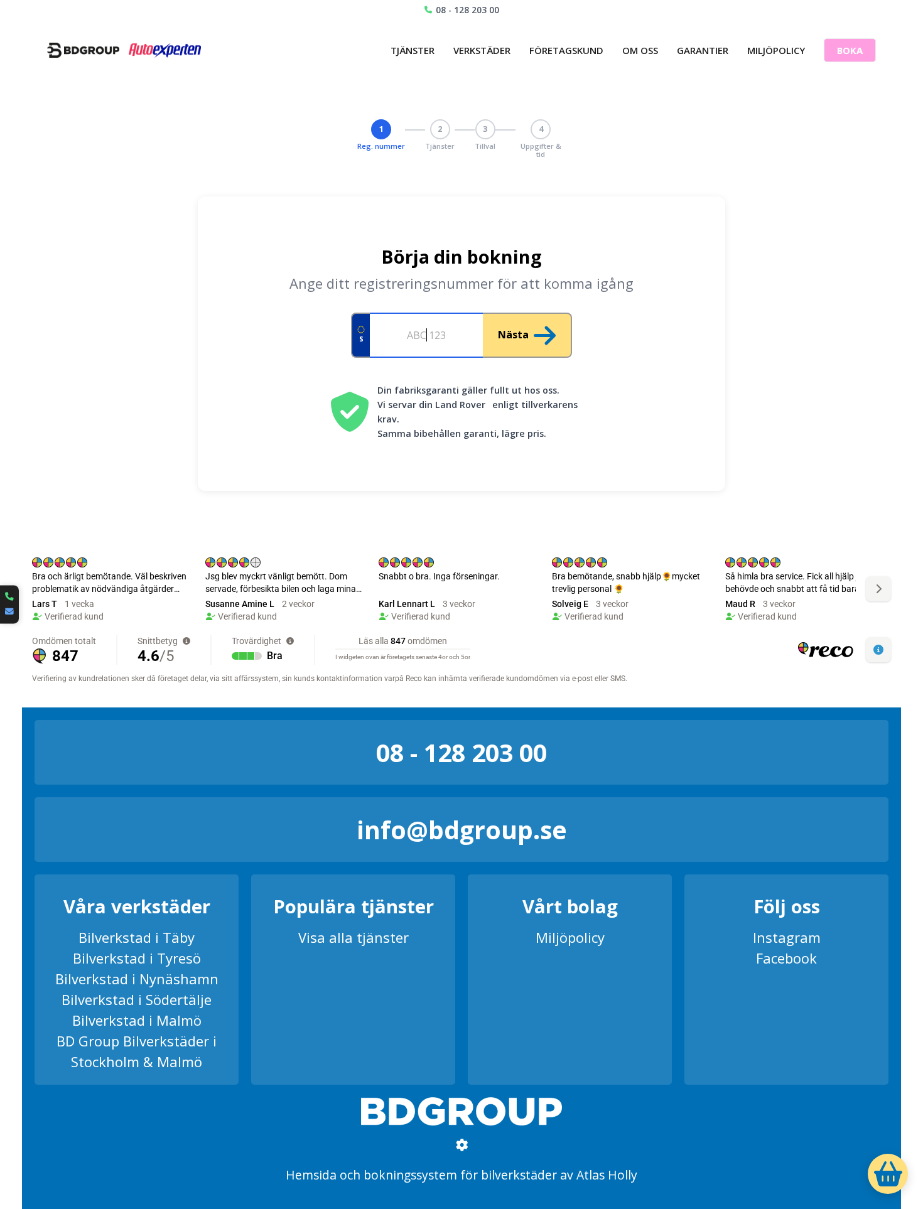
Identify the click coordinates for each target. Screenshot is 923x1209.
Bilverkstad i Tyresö (137, 957)
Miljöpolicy (776, 50)
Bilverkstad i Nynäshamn (137, 978)
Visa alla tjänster (353, 937)
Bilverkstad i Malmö (137, 1020)
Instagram (787, 937)
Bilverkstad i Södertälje (137, 999)
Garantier (702, 50)
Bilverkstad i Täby (136, 937)
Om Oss (640, 50)
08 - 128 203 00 (467, 10)
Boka (850, 50)
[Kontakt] (9, 604)
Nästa (513, 334)
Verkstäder (481, 50)
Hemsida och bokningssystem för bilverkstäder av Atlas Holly (461, 1174)
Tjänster (413, 50)
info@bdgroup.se (462, 829)
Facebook (786, 957)
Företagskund (566, 50)
